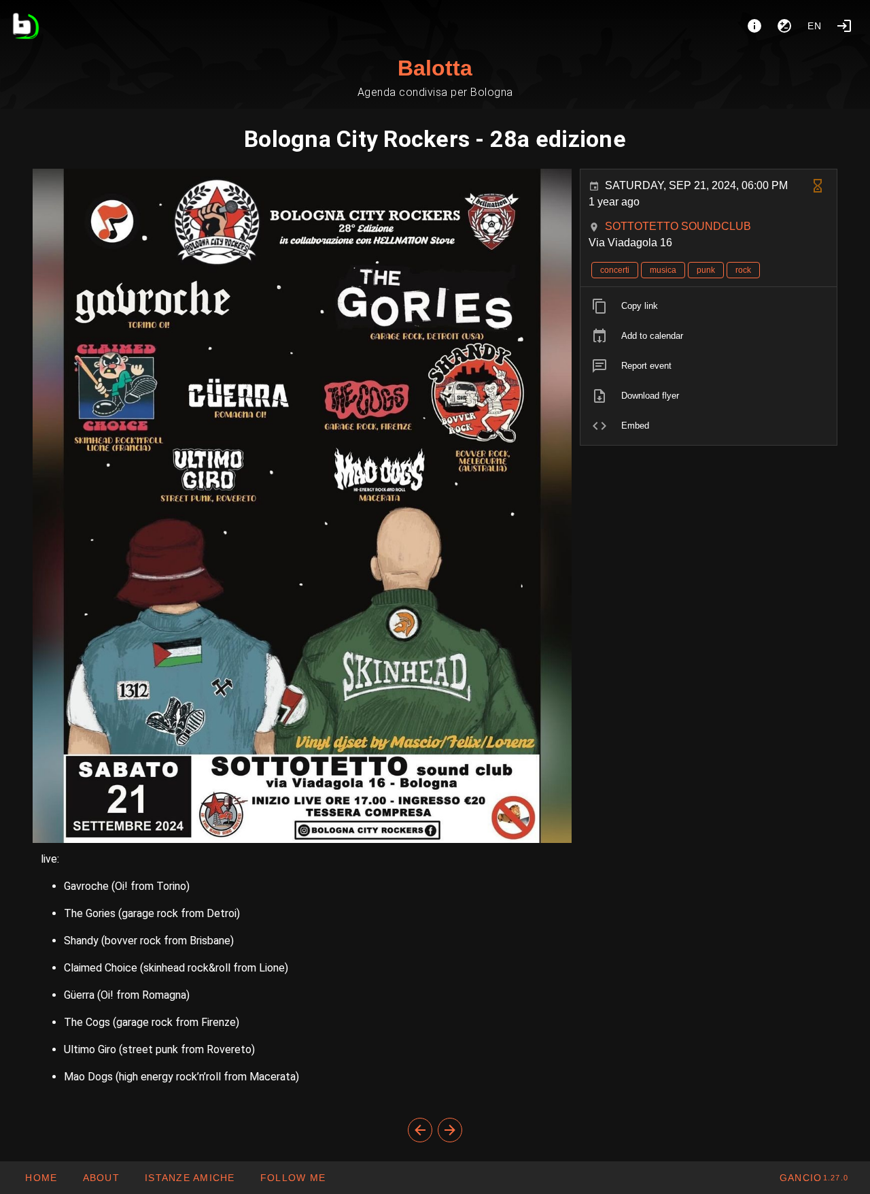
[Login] (844, 26)
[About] (754, 26)
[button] (189, 1177)
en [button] (814, 25)
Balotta (435, 68)
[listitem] (708, 306)
